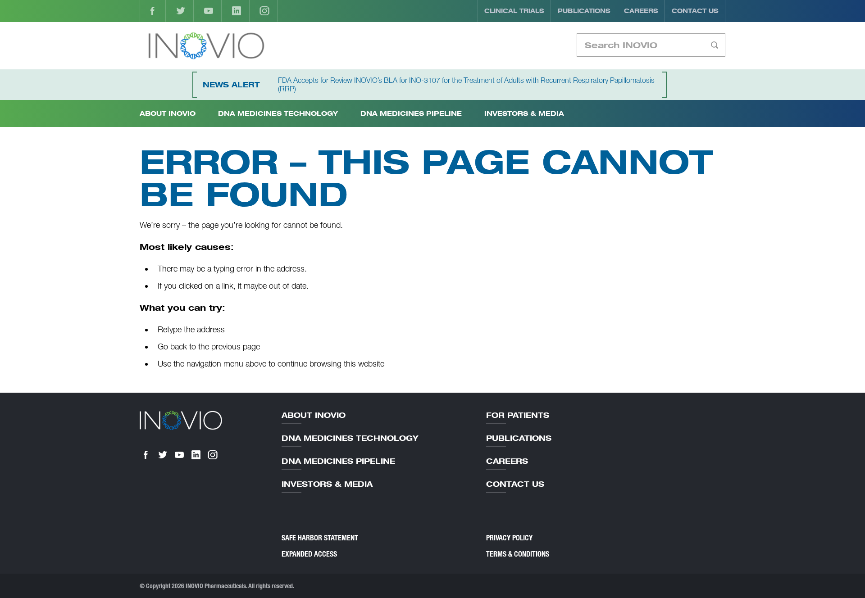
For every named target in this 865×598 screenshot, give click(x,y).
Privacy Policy (509, 538)
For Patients (517, 415)
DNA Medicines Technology (278, 113)
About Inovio (314, 415)
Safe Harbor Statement (320, 538)
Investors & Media (524, 113)
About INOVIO (168, 113)
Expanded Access (309, 554)
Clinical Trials (514, 10)
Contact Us (695, 10)
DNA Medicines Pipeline (411, 113)
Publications (584, 10)
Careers (641, 10)
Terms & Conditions (517, 554)
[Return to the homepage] (206, 45)
